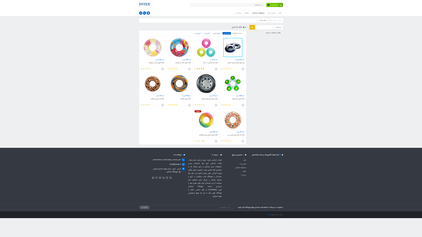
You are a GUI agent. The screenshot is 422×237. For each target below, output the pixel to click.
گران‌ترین (207, 33)
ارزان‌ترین (198, 33)
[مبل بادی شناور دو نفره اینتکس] (233, 47)
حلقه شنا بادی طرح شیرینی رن (236, 135)
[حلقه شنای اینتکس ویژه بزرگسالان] (206, 119)
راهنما (247, 13)
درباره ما (239, 13)
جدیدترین (227, 33)
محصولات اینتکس (258, 13)
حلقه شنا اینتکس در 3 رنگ (210, 63)
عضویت (144, 207)
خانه (279, 13)
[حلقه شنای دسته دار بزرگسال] (179, 47)
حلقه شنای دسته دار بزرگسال (183, 63)
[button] (274, 5)
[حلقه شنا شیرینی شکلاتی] (152, 83)
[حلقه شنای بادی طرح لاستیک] (206, 83)
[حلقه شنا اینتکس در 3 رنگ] (206, 47)
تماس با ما (271, 13)
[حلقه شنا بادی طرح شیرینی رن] (233, 119)
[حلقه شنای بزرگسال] (179, 83)
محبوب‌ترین (216, 33)
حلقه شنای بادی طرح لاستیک (209, 99)
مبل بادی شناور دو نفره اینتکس (236, 63)
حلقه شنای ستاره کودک (238, 99)
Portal (269, 215)
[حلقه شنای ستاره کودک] (233, 83)
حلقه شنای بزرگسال (186, 99)
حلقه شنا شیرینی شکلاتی (157, 99)
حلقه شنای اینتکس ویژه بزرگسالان (208, 135)
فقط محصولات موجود (273, 32)
